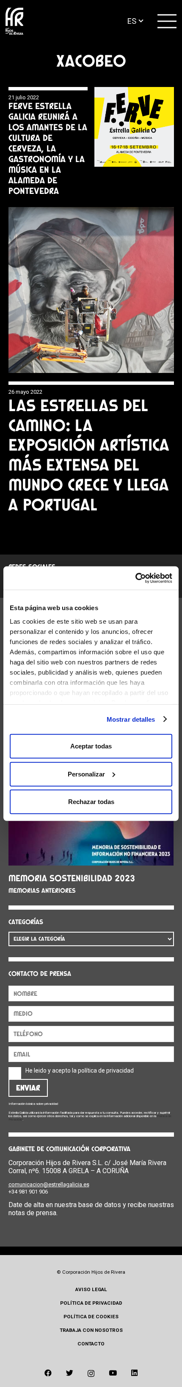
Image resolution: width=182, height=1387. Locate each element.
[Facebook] (48, 1373)
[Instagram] (91, 1373)
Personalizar (86, 773)
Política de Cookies (91, 1317)
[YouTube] (113, 1373)
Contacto (91, 1344)
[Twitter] (69, 1373)
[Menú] (167, 21)
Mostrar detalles (131, 719)
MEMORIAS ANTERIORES (42, 890)
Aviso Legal (91, 1289)
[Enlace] (14, 21)
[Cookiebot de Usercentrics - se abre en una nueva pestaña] (135, 577)
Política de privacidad (91, 1303)
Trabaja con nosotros (91, 1330)
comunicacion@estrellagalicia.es (48, 1184)
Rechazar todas (91, 801)
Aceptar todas (91, 746)
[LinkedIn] (134, 1373)
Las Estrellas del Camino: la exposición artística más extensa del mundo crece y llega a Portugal (88, 455)
